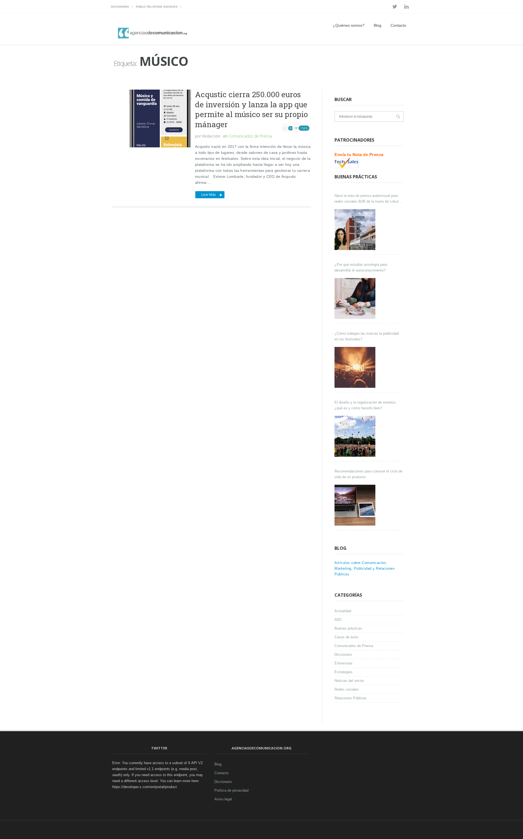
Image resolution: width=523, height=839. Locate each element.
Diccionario (120, 6)
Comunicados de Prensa (250, 136)
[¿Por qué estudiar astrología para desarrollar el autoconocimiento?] (356, 298)
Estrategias (343, 672)
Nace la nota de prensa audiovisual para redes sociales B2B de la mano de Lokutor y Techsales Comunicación (368, 199)
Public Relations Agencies (157, 6)
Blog (377, 25)
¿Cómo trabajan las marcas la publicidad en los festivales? (367, 336)
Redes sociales (347, 689)
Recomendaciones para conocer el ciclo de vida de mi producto (368, 474)
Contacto (398, 25)
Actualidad (343, 611)
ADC (338, 620)
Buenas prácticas (348, 628)
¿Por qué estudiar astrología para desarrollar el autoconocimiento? (361, 267)
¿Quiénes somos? (348, 25)
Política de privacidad (231, 790)
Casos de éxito (346, 637)
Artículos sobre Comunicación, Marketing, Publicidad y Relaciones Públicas (365, 568)
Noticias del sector (349, 681)
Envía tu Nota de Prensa (359, 154)
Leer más (208, 195)
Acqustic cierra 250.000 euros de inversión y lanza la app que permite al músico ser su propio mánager (251, 109)
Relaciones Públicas (351, 698)
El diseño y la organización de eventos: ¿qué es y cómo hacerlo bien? (366, 405)
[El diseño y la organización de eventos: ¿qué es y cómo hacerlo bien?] (356, 436)
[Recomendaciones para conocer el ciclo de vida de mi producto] (356, 505)
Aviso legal (223, 799)
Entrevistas (343, 663)
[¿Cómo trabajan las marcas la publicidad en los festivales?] (356, 367)
